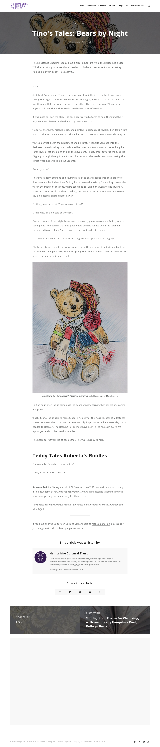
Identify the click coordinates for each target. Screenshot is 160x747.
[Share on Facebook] (60, 592)
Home (81, 5)
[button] (149, 6)
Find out (118, 491)
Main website (138, 5)
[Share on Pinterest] (90, 592)
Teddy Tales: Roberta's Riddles (48, 472)
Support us (123, 5)
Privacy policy (99, 741)
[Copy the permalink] (100, 592)
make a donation (101, 523)
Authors (102, 5)
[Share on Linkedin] (80, 592)
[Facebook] (139, 742)
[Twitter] (135, 742)
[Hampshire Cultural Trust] (40, 561)
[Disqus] (80, 681)
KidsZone (80, 23)
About (112, 5)
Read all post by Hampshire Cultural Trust (66, 570)
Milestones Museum (102, 491)
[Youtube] (144, 742)
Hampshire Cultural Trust (69, 553)
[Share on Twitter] (70, 592)
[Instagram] (148, 742)
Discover (91, 5)
